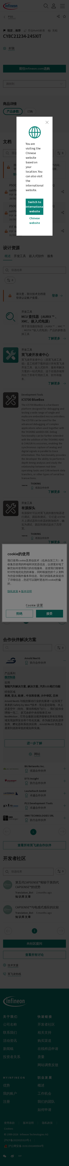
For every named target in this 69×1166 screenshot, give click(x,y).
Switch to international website (34, 206)
